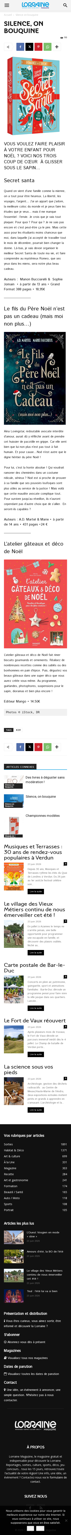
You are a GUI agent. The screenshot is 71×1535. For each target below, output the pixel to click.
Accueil (8, 15)
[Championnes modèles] (14, 826)
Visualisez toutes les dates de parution (33, 1374)
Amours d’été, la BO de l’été (45, 1252)
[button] (6, 5)
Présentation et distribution (25, 1313)
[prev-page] (6, 835)
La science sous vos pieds (28, 1069)
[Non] (66, 1520)
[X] (29, 47)
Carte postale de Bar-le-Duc (34, 967)
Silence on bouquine (27, 15)
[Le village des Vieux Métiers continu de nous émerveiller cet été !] (14, 1276)
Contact (10, 1382)
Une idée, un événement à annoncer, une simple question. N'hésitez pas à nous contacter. (32, 1395)
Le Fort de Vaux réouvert (35, 1020)
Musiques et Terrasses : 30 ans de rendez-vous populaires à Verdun (33, 852)
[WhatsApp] (47, 47)
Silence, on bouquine (41, 796)
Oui (30, 1528)
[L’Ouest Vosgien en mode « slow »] (14, 1237)
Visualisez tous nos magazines (27, 1358)
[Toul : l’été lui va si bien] (14, 1296)
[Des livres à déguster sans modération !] (14, 782)
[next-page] (12, 835)
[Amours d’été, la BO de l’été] (14, 1256)
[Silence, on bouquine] (14, 801)
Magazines (12, 1350)
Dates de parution (18, 1366)
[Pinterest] (38, 47)
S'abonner (12, 1334)
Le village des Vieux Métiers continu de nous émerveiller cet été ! (34, 909)
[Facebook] (20, 47)
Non (40, 1528)
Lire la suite (36, 891)
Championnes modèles (43, 816)
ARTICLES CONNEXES (20, 767)
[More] (57, 47)
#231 (18, 729)
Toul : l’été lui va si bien (42, 1291)
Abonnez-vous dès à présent (26, 1342)
